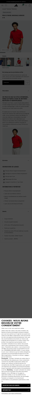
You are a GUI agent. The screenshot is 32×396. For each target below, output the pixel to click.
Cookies (26, 355)
